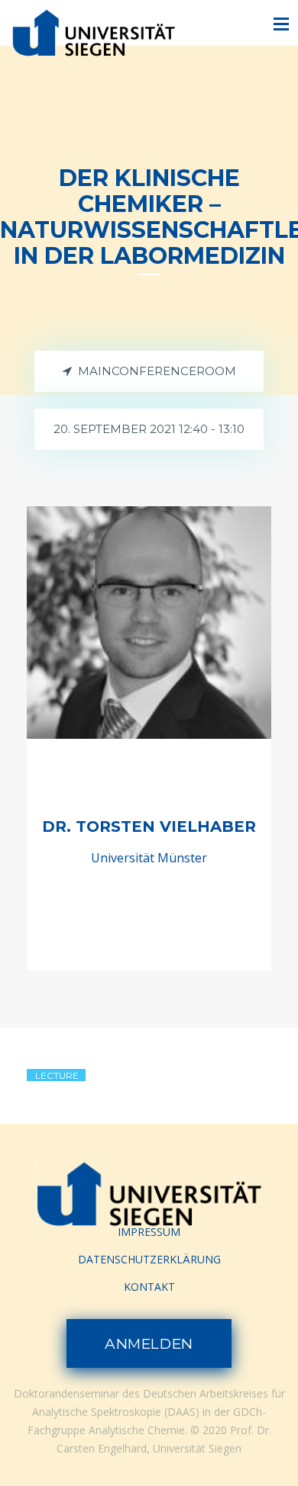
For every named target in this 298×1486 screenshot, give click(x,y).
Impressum (149, 1231)
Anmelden (149, 1344)
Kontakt (149, 1286)
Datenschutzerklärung (149, 1259)
